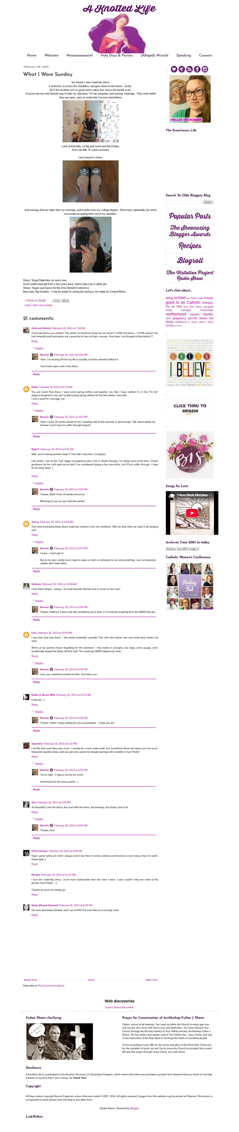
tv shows (193, 322)
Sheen (203, 318)
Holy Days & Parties (117, 55)
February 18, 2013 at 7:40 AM (68, 328)
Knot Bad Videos (193, 307)
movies (194, 314)
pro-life (192, 318)
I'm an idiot (174, 306)
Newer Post (30, 979)
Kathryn (36, 584)
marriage (186, 310)
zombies (178, 325)
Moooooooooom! (79, 55)
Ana (33, 802)
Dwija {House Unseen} (44, 905)
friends (208, 298)
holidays (207, 302)
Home (31, 55)
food (181, 297)
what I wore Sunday (42, 305)
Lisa (34, 632)
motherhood (176, 314)
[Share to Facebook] (64, 300)
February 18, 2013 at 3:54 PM (70, 354)
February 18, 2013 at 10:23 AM (73, 694)
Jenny (35, 521)
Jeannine (37, 743)
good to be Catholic (183, 302)
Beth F (35, 449)
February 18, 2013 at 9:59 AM (56, 521)
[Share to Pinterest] (67, 300)
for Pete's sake (195, 298)
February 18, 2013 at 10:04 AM (55, 632)
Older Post (151, 979)
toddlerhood (180, 322)
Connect (205, 55)
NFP (168, 318)
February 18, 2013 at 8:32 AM (57, 449)
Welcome (51, 55)
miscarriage (206, 310)
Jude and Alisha (41, 328)
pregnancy (179, 318)
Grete (34, 387)
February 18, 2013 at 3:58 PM (70, 607)
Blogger (134, 1108)
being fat (171, 298)
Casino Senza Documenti (119, 1007)
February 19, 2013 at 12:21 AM (58, 874)
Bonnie (44, 354)
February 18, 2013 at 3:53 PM (54, 802)
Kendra (35, 874)
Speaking (183, 55)
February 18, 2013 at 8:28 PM (65, 850)
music (208, 314)
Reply (34, 341)
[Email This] (54, 300)
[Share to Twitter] (61, 300)
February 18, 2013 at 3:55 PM (70, 416)
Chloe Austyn (39, 850)
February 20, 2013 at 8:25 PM (75, 905)
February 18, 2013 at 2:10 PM (60, 743)
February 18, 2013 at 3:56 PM (70, 489)
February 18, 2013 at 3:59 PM (70, 669)
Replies (39, 348)
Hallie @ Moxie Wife (43, 694)
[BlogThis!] (57, 300)
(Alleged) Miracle (154, 55)
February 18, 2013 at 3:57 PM (70, 548)
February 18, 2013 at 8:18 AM (55, 387)
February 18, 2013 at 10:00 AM (59, 584)
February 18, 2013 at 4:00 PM (70, 770)
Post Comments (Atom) (51, 985)
